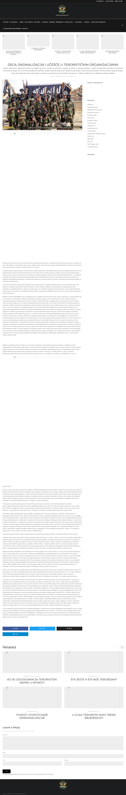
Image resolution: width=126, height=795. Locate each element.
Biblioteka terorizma (98, 22)
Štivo (88, 141)
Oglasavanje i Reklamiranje (95, 133)
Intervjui (45, 22)
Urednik (52, 76)
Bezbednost (60, 22)
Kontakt (25, 28)
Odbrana (52, 22)
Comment (5, 734)
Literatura (90, 125)
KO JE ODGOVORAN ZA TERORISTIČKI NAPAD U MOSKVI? (14, 53)
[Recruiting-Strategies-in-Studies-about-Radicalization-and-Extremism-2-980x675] (88, 42)
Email (4, 760)
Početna (6, 22)
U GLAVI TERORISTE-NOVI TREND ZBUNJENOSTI (87, 52)
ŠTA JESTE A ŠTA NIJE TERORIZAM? (38, 49)
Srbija (22, 22)
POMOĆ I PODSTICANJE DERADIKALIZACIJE (63, 52)
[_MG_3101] (112, 42)
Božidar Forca (91, 112)
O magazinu (13, 22)
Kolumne (37, 22)
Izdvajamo (78, 22)
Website (66, 760)
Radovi (89, 136)
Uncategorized (92, 147)
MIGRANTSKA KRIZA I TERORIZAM (112, 52)
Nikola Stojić (91, 128)
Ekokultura (69, 22)
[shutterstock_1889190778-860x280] (38, 40)
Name (4, 752)
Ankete (86, 22)
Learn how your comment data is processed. (39, 774)
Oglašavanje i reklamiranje (12, 28)
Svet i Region (29, 22)
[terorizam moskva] (14, 42)
